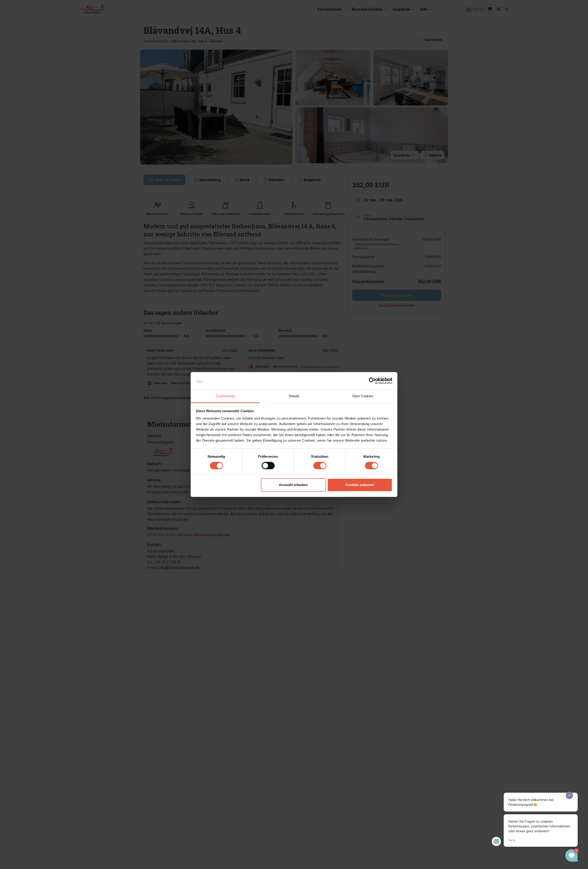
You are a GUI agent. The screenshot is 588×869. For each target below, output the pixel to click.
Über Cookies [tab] (362, 396)
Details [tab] (294, 396)
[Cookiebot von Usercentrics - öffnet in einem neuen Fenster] (372, 380)
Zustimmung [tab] (225, 396)
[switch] (268, 465)
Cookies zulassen (360, 485)
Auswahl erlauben (293, 485)
